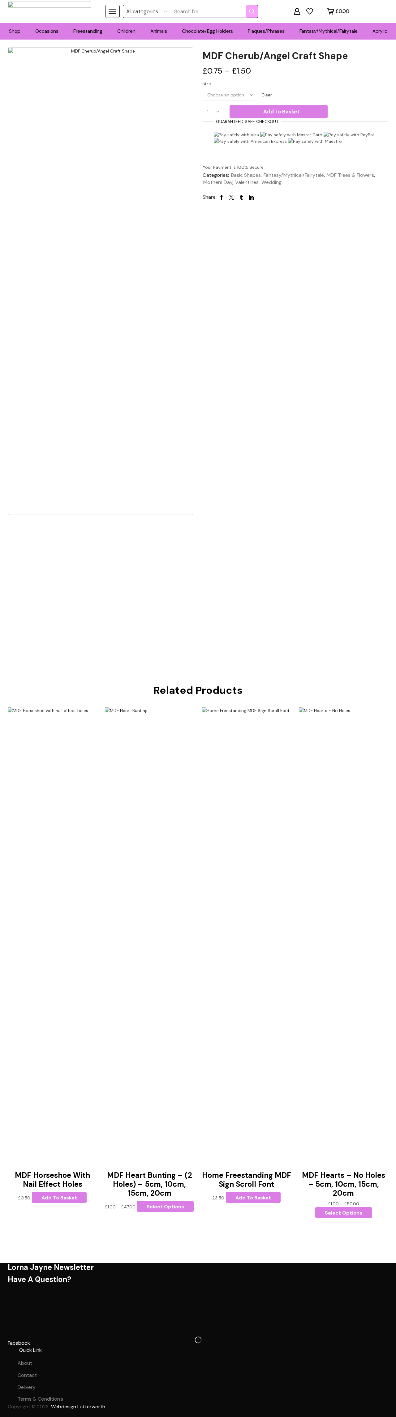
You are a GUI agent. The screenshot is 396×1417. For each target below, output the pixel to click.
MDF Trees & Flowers (350, 175)
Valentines (247, 182)
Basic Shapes (246, 175)
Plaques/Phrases (266, 31)
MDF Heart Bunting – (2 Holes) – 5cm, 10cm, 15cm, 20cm (149, 1184)
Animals (158, 31)
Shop (14, 31)
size (207, 83)
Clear (266, 95)
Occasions (46, 31)
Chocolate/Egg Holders (207, 31)
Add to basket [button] (59, 1197)
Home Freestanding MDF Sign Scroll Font (246, 1179)
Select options (165, 1206)
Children (126, 31)
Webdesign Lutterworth (78, 1406)
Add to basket (281, 111)
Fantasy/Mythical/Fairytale (328, 31)
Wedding (271, 182)
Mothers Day (217, 182)
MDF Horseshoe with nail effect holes (52, 1179)
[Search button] (252, 11)
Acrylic (379, 31)
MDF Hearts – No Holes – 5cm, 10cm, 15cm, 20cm (343, 1184)
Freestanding (87, 31)
